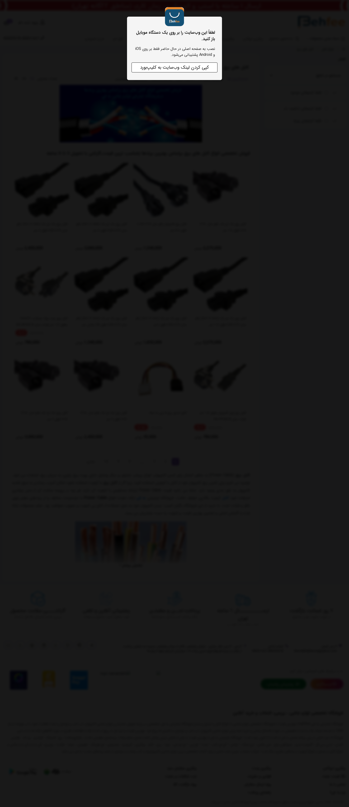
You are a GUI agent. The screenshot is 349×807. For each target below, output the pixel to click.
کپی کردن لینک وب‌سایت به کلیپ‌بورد (174, 67)
